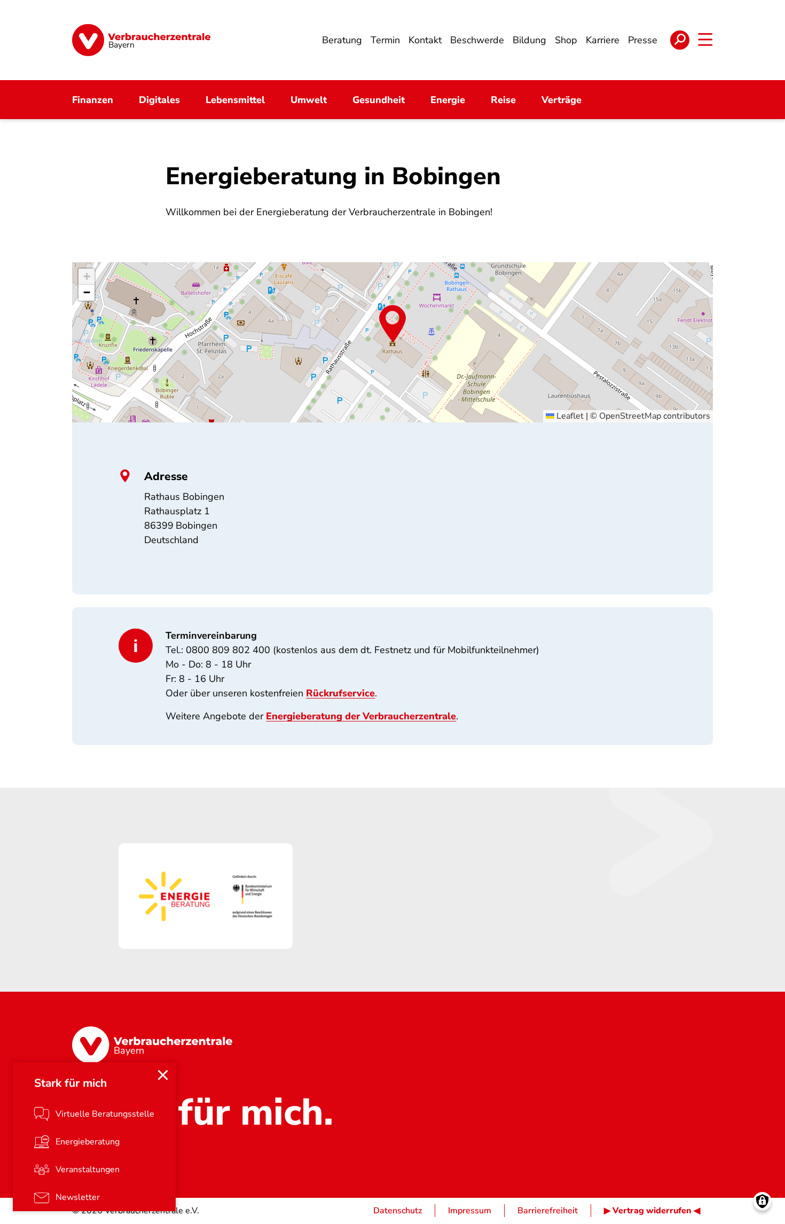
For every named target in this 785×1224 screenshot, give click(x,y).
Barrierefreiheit (547, 1211)
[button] (392, 323)
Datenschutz (397, 1211)
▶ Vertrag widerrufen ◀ (652, 1211)
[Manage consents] (762, 1201)
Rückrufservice (340, 693)
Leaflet (569, 416)
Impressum (469, 1211)
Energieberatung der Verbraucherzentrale (361, 716)
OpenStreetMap (630, 416)
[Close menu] (162, 1075)
